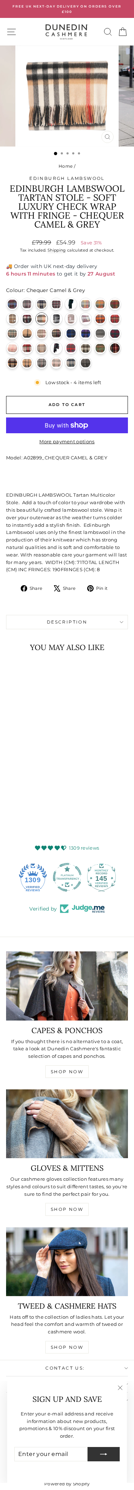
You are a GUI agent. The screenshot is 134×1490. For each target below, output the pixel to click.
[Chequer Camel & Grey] (41, 318)
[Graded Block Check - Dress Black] (56, 333)
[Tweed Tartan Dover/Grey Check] (71, 363)
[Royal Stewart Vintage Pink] (12, 333)
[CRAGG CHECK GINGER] (100, 318)
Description (67, 622)
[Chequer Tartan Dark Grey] (85, 363)
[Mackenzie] (56, 348)
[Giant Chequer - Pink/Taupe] (41, 333)
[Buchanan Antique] (100, 304)
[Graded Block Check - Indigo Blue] (71, 333)
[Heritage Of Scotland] (85, 333)
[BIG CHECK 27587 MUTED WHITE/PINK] (56, 304)
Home (66, 166)
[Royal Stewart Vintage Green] (100, 348)
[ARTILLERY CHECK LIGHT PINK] (27, 304)
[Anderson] (12, 304)
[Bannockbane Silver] (41, 304)
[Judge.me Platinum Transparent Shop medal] (67, 877)
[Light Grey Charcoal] (100, 333)
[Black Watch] (71, 304)
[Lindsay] (115, 333)
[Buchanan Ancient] (85, 304)
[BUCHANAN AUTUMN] (115, 304)
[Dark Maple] (115, 318)
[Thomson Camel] (27, 363)
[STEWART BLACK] (115, 348)
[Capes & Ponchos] (67, 985)
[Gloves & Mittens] (67, 1123)
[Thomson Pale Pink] (56, 363)
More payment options (67, 441)
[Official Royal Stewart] (71, 348)
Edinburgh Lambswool (67, 178)
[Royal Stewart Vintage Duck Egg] (85, 348)
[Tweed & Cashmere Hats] (67, 1261)
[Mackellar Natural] (41, 348)
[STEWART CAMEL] (12, 363)
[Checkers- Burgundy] (27, 318)
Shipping (57, 250)
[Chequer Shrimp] (71, 318)
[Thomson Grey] (41, 363)
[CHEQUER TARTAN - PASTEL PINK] (85, 318)
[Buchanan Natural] (12, 318)
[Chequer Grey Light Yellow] (56, 318)
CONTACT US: (65, 1368)
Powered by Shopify (67, 1483)
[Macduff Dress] (27, 348)
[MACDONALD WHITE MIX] (12, 348)
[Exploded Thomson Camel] (27, 333)
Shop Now (67, 1071)
